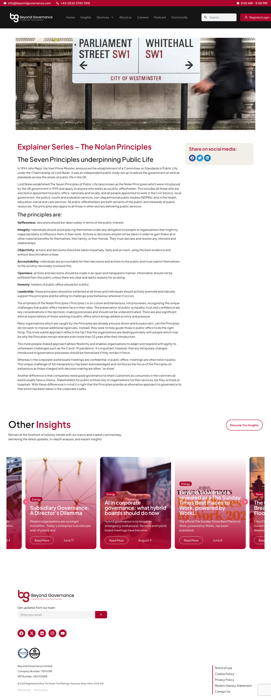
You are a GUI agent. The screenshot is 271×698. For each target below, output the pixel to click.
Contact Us (222, 691)
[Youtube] (63, 633)
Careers (142, 17)
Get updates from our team (36, 608)
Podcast (160, 17)
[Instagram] (52, 633)
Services (103, 17)
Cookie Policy (224, 674)
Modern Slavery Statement (233, 685)
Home (70, 17)
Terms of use (223, 668)
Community (179, 17)
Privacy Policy (224, 680)
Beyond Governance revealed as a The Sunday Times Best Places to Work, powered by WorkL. (210, 502)
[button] (192, 158)
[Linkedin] (42, 633)
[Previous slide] (26, 502)
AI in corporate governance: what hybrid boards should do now (135, 507)
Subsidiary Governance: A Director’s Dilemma (59, 510)
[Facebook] (21, 633)
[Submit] (101, 614)
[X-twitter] (32, 633)
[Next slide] (245, 502)
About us (125, 17)
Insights (85, 17)
